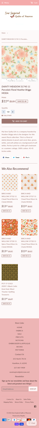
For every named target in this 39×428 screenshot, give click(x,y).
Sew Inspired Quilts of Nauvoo (21, 413)
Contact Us (10, 399)
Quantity (5, 108)
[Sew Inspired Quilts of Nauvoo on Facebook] (35, 407)
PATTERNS (19, 350)
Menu (6, 3)
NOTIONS (19, 340)
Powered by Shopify (19, 416)
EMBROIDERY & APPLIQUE (19, 343)
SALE (20, 334)
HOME (19, 327)
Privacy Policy (29, 402)
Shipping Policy (8, 402)
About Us (19, 399)
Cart (35, 3)
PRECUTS (19, 337)
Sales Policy (27, 399)
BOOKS (19, 347)
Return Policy (19, 402)
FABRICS (19, 331)
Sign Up (33, 389)
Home (3, 33)
